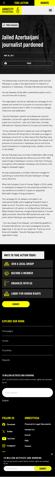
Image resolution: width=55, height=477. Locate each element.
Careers (28, 446)
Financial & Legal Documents (38, 424)
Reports (6, 360)
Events (28, 435)
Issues (5, 340)
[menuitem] (4, 3)
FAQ (26, 440)
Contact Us (30, 429)
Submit (5, 401)
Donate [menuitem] (48, 3)
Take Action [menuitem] (21, 3)
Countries (6, 350)
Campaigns (7, 331)
